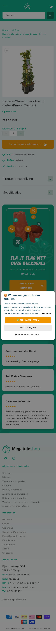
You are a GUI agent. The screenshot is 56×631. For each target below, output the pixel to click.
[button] (28, 334)
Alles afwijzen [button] (28, 327)
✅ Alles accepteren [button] (28, 320)
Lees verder (46, 313)
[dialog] (28, 315)
